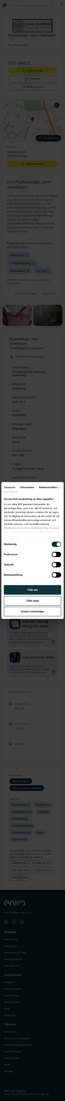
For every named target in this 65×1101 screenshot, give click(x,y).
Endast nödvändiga (32, 611)
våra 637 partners (23, 504)
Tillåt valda (32, 600)
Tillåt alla (32, 589)
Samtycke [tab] (9, 487)
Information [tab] (27, 487)
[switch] (56, 554)
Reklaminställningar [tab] (50, 487)
